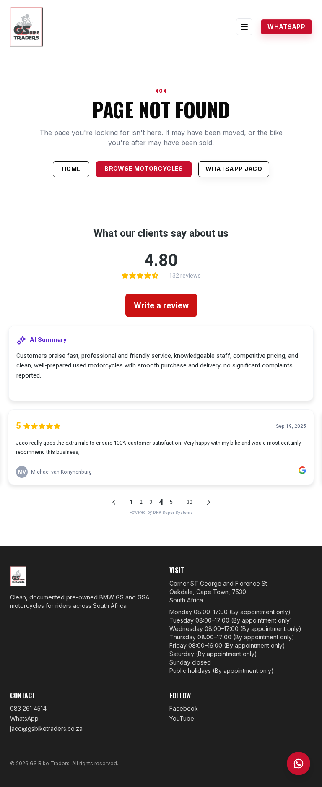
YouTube (181, 718)
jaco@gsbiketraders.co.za (46, 728)
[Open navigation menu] (244, 26)
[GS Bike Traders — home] (26, 27)
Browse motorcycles (143, 168)
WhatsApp (286, 26)
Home (71, 168)
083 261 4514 (28, 708)
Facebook (183, 708)
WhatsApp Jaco (233, 168)
